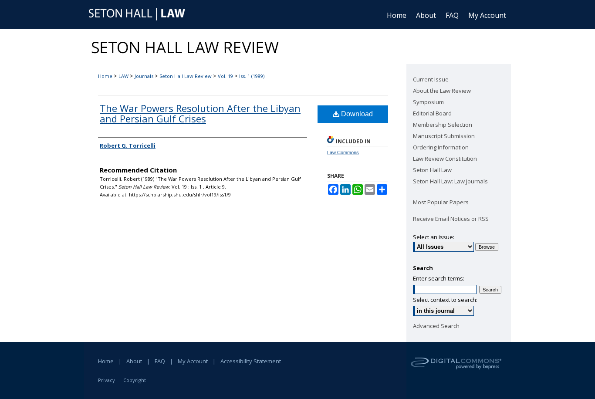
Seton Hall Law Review (185, 76)
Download (356, 114)
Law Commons (343, 152)
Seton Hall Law (432, 170)
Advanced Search (436, 326)
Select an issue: (433, 237)
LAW (123, 76)
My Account (193, 361)
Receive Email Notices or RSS (451, 219)
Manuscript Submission (444, 136)
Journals (144, 76)
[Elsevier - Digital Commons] (458, 370)
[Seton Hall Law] (139, 15)
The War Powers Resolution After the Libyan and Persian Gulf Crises (200, 113)
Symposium (428, 102)
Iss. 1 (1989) (251, 76)
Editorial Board (432, 113)
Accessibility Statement (250, 361)
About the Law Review (442, 91)
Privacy (106, 380)
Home (105, 76)
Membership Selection (442, 124)
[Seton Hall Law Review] (297, 47)
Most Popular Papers (441, 202)
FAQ (160, 361)
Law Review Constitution (445, 158)
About (134, 361)
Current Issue (431, 79)
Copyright (134, 380)
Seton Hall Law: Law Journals (450, 181)
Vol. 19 (225, 76)
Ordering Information (441, 147)
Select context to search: (445, 300)
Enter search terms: (438, 278)
